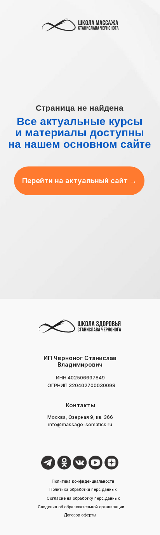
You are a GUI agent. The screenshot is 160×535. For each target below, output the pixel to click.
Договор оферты (80, 515)
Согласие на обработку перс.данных (83, 498)
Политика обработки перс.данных (83, 489)
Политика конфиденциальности (83, 481)
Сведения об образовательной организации (81, 506)
